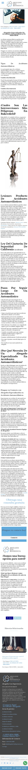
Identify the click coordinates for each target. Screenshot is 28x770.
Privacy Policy (23, 757)
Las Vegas (4, 746)
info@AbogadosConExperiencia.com (14, 744)
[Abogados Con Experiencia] (14, 4)
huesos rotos (19, 222)
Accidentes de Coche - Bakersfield (10, 28)
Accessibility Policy (14, 758)
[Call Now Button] (25, 763)
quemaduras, (4, 225)
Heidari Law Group (14, 760)
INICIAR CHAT (7, 768)
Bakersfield (22, 26)
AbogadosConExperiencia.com (12, 757)
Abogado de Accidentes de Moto (9, 714)
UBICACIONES (13, 26)
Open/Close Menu (3, 2)
